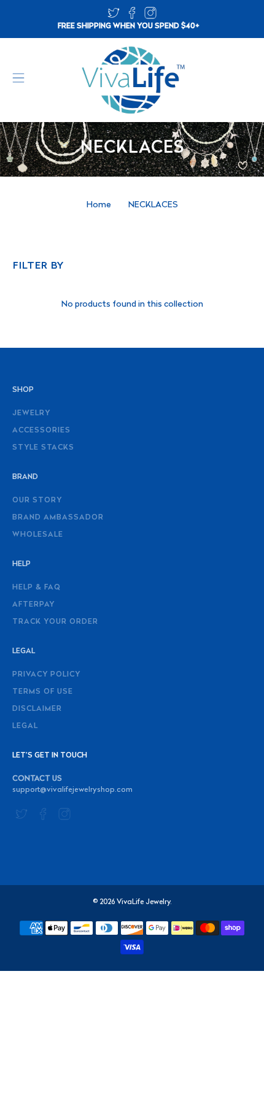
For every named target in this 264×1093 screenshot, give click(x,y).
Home (99, 205)
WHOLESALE (37, 535)
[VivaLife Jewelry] (132, 80)
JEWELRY (31, 413)
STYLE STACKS (43, 447)
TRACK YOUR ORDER (55, 622)
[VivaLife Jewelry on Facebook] (132, 16)
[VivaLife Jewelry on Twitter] (113, 16)
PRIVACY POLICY (46, 674)
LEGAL (25, 726)
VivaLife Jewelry (143, 902)
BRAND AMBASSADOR (58, 517)
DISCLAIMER (37, 709)
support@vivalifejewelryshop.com (72, 790)
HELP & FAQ (36, 587)
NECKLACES (153, 205)
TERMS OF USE (42, 692)
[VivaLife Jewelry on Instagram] (150, 16)
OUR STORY (37, 500)
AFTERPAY (33, 604)
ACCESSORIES (41, 430)
